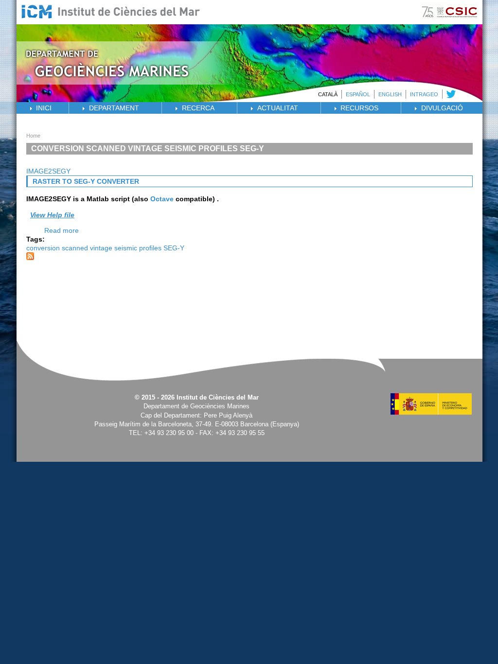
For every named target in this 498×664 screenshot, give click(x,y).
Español (358, 94)
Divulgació (442, 108)
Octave (162, 199)
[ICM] (111, 21)
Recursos (359, 108)
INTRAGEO (424, 94)
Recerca (198, 108)
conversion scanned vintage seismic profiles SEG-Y (105, 248)
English (390, 94)
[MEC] (431, 412)
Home (33, 136)
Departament (114, 108)
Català (328, 94)
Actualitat (277, 108)
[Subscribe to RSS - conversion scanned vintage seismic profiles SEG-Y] (30, 258)
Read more (61, 230)
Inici (44, 108)
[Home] (133, 82)
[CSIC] (449, 22)
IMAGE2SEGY (48, 171)
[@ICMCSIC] (449, 96)
